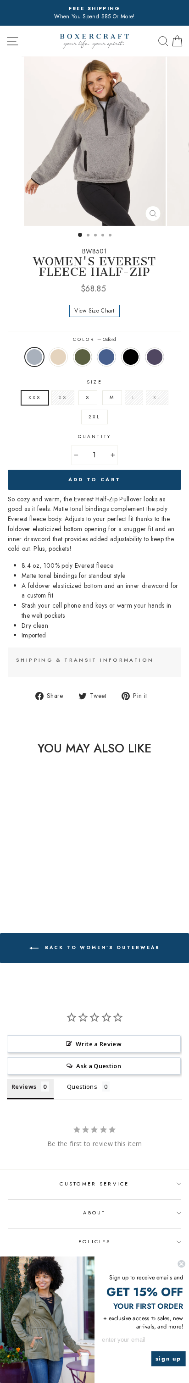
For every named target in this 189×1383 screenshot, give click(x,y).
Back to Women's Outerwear (101, 947)
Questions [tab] (82, 1086)
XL (157, 397)
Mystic (154, 357)
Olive (82, 357)
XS (63, 397)
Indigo (106, 357)
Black (131, 357)
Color (94, 339)
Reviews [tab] (23, 1086)
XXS (34, 397)
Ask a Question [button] (98, 1066)
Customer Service (94, 1183)
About (94, 1212)
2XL (94, 416)
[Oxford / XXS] (6, 886)
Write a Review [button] (99, 1044)
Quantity (94, 436)
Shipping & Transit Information (85, 660)
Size (94, 382)
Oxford (34, 357)
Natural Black (58, 357)
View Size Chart (94, 311)
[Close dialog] (181, 1264)
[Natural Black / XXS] (17, 886)
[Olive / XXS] (27, 886)
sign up (169, 1359)
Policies (94, 1241)
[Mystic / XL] (59, 886)
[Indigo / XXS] (38, 886)
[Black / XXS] (48, 886)
